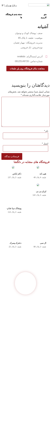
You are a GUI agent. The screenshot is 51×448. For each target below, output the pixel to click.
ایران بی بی (41, 191)
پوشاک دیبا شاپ (14, 208)
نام (46, 131)
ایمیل (45, 144)
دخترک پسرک (16, 243)
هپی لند (43, 173)
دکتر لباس (17, 173)
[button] (45, 16)
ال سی (43, 243)
